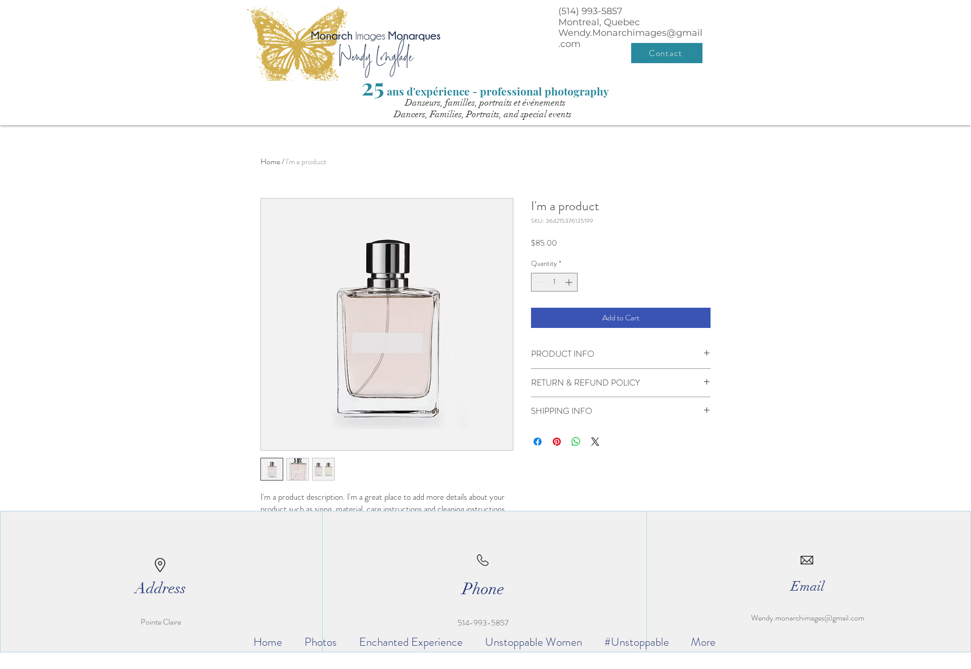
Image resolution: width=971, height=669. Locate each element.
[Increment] (569, 282)
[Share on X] (595, 442)
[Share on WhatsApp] (576, 442)
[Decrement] (539, 282)
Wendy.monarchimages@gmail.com (807, 618)
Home (270, 161)
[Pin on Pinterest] (557, 442)
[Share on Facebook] (538, 442)
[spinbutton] (554, 282)
